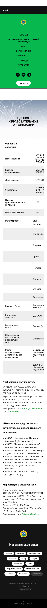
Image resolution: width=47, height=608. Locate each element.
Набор (24, 559)
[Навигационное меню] (42, 10)
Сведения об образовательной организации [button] (23, 41)
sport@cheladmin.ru (32, 408)
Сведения (37, 574)
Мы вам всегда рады (23, 544)
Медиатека (23, 65)
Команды (23, 60)
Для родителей (23, 56)
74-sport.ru (13, 412)
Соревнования (23, 51)
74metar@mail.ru (30, 514)
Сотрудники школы (14, 569)
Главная (9, 553)
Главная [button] (23, 35)
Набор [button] (23, 46)
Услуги (34, 559)
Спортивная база (32, 569)
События (20, 553)
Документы (23, 574)
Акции (30, 564)
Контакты (10, 574)
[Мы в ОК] (29, 75)
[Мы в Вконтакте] (18, 75)
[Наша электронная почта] (23, 75)
